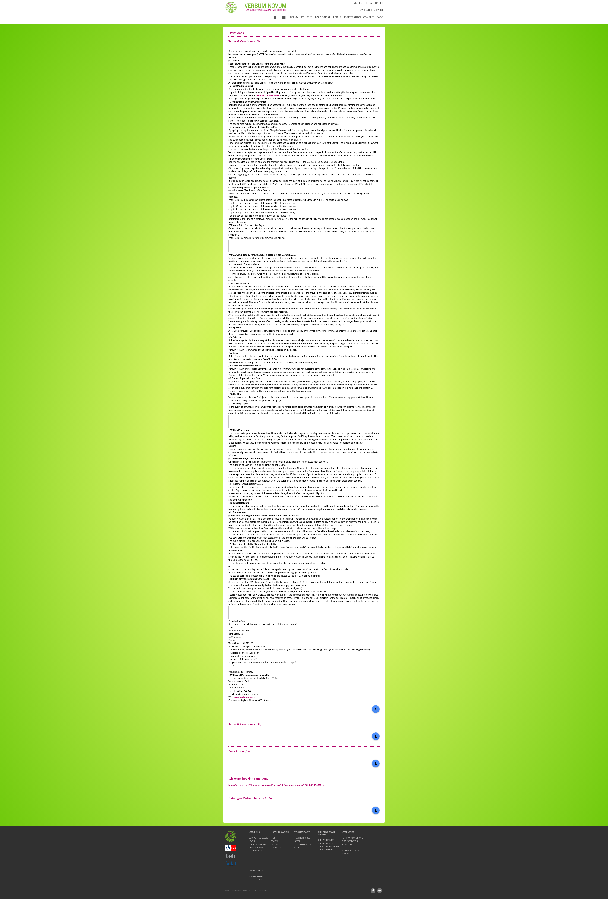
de (355, 3)
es (370, 3)
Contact (368, 17)
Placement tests (257, 851)
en (360, 3)
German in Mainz (326, 840)
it (366, 3)
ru (376, 3)
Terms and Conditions (352, 838)
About (337, 17)
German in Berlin (326, 850)
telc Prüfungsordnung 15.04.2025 (351, 851)
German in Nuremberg (328, 846)
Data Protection (350, 841)
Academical (322, 17)
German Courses (301, 17)
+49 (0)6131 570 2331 (371, 10)
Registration (352, 17)
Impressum (347, 844)
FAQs (380, 17)
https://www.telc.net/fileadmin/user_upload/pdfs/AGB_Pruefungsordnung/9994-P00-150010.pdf (276, 785)
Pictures (275, 844)
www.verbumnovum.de (267, 96)
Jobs (261, 879)
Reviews (274, 841)
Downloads (276, 847)
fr (381, 3)
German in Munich (326, 843)
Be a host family (255, 876)
